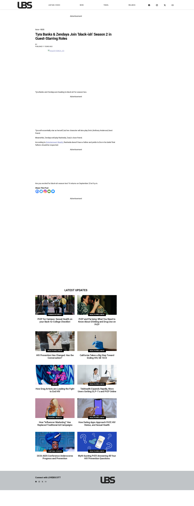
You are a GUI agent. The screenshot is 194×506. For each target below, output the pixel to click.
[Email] (49, 191)
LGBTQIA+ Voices (54, 5)
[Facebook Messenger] (53, 191)
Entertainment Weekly (54, 142)
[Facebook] (37, 191)
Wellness (131, 5)
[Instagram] (45, 191)
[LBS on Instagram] (157, 5)
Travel (106, 5)
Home (37, 29)
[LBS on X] (165, 5)
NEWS (42, 29)
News (82, 5)
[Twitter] (41, 191)
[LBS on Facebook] (149, 5)
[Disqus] (76, 259)
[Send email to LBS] (172, 5)
